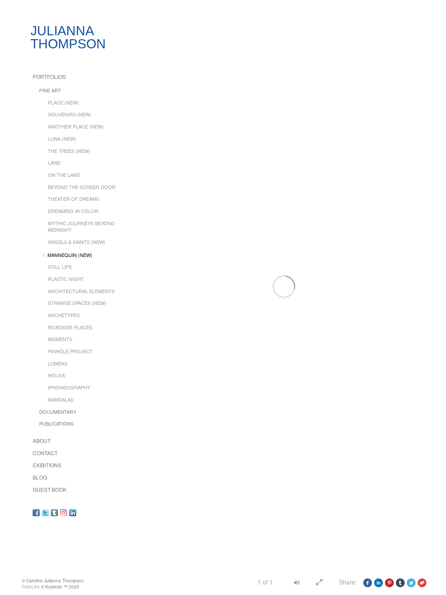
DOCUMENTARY (57, 411)
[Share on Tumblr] (400, 582)
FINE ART (50, 90)
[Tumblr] (54, 512)
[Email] (422, 582)
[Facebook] (36, 512)
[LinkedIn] (72, 512)
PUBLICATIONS (56, 423)
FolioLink (31, 587)
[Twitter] (45, 512)
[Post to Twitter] (411, 582)
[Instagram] (63, 512)
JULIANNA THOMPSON (68, 37)
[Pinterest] (389, 582)
